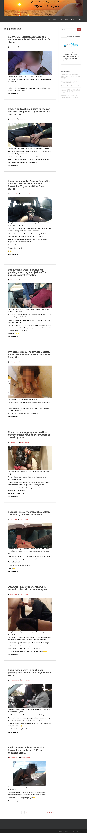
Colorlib (70, 831)
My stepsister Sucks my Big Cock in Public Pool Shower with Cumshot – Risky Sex (29, 354)
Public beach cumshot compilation (70, 86)
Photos (60, 19)
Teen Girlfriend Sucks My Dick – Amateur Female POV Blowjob (70, 96)
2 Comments (22, 119)
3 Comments (23, 280)
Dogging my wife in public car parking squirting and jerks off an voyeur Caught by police (27, 272)
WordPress (80, 831)
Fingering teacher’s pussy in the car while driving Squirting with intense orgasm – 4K (29, 111)
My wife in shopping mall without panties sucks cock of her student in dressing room (29, 435)
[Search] (79, 29)
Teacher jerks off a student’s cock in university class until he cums (29, 513)
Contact (78, 19)
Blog (54, 19)
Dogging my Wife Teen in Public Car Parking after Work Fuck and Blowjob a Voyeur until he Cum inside (29, 184)
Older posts (50, 812)
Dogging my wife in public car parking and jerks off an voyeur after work (29, 672)
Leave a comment (23, 47)
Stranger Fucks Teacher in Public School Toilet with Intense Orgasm (28, 588)
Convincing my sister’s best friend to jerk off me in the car (70, 81)
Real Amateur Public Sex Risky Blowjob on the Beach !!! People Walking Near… (26, 750)
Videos (66, 19)
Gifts (72, 19)
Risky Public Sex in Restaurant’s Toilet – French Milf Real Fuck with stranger (29, 39)
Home (48, 19)
